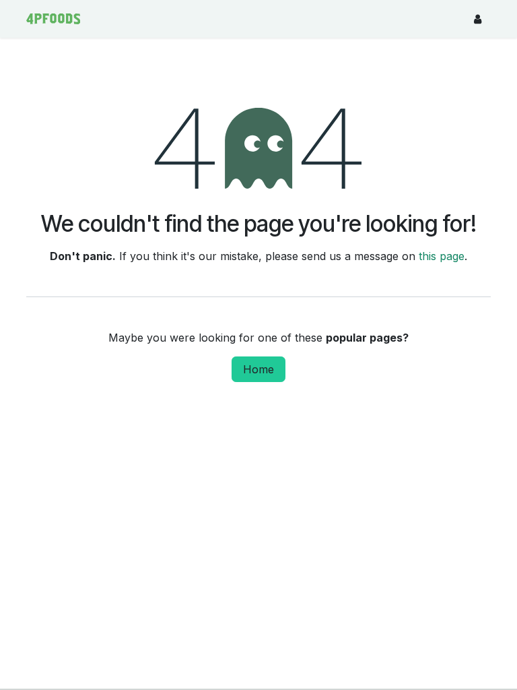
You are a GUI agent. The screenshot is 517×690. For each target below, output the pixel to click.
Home (258, 369)
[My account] (477, 18)
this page (441, 256)
